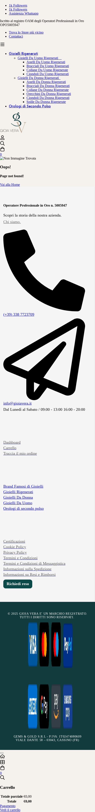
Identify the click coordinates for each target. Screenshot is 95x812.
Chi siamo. (12, 222)
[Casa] (47, 757)
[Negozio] (47, 762)
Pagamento (7, 806)
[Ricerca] (47, 144)
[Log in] (2, 139)
